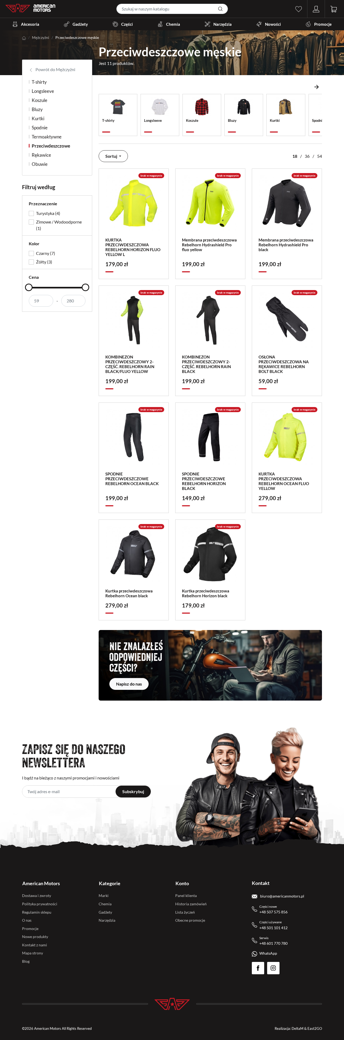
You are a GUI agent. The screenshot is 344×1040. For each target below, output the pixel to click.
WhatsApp (268, 953)
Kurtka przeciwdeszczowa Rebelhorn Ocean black (129, 593)
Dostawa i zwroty (36, 895)
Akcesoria (30, 24)
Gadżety (80, 24)
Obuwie (40, 164)
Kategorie (109, 883)
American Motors (41, 883)
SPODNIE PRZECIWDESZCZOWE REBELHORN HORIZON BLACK (204, 481)
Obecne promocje (190, 920)
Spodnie (40, 127)
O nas (26, 920)
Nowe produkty (35, 936)
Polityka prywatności (39, 904)
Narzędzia (222, 24)
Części (127, 24)
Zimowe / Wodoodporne (59, 225)
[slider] (29, 287)
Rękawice (41, 155)
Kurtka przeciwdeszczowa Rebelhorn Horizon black (205, 593)
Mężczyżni (40, 37)
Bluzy (37, 109)
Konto (182, 883)
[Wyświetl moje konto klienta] (316, 8)
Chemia (173, 24)
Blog (26, 961)
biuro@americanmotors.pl (281, 896)
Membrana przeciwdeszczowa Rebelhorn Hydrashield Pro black (286, 244)
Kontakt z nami (34, 945)
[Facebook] (258, 968)
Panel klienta (186, 895)
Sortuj (111, 156)
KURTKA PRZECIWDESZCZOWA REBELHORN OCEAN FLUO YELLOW (284, 481)
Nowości (273, 24)
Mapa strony (32, 953)
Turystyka (48, 213)
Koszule (39, 100)
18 (294, 156)
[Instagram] (273, 968)
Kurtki (38, 118)
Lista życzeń (185, 912)
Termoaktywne (47, 137)
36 (307, 156)
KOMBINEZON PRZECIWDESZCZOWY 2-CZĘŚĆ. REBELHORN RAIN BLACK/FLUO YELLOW (129, 364)
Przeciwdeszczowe (51, 146)
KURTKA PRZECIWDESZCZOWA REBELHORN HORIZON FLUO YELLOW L (132, 247)
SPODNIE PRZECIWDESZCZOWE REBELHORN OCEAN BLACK (132, 478)
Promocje (323, 24)
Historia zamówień (191, 904)
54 (319, 156)
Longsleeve (43, 91)
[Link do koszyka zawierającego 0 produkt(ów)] (333, 8)
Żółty (44, 261)
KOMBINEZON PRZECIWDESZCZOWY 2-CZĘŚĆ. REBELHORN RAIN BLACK (206, 364)
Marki (104, 895)
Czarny (45, 253)
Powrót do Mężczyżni (55, 69)
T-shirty (39, 82)
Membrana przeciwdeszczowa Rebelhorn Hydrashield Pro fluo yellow (209, 244)
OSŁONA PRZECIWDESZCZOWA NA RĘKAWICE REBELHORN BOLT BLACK (284, 364)
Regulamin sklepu (36, 912)
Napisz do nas (129, 683)
